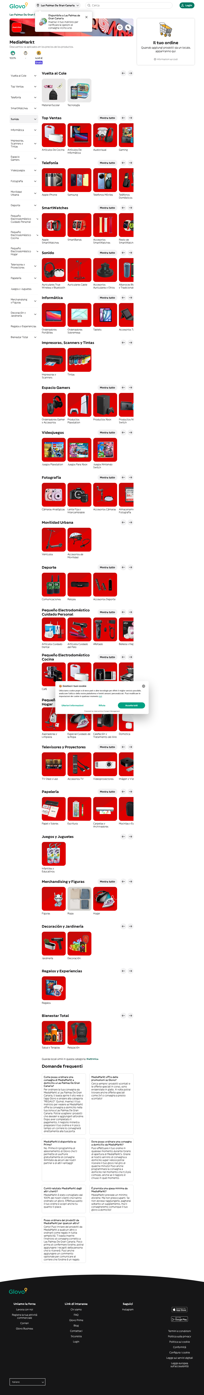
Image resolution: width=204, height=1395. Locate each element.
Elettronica (92, 1059)
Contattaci (76, 1330)
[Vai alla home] (19, 5)
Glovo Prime (76, 1320)
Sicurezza (76, 1336)
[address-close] (86, 17)
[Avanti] (131, 73)
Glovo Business (24, 1328)
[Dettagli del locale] (120, 27)
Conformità (179, 1347)
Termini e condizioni (179, 1331)
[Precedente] (123, 73)
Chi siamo (76, 1309)
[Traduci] (128, 27)
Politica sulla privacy (179, 1336)
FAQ (76, 1314)
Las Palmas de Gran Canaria (26, 14)
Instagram (128, 1309)
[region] (88, 94)
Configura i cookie (179, 1352)
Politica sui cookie (179, 1341)
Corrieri (24, 1323)
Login (76, 1341)
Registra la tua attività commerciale (24, 1316)
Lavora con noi (24, 1309)
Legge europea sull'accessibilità (179, 1365)
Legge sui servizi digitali (179, 1357)
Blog (76, 1325)
